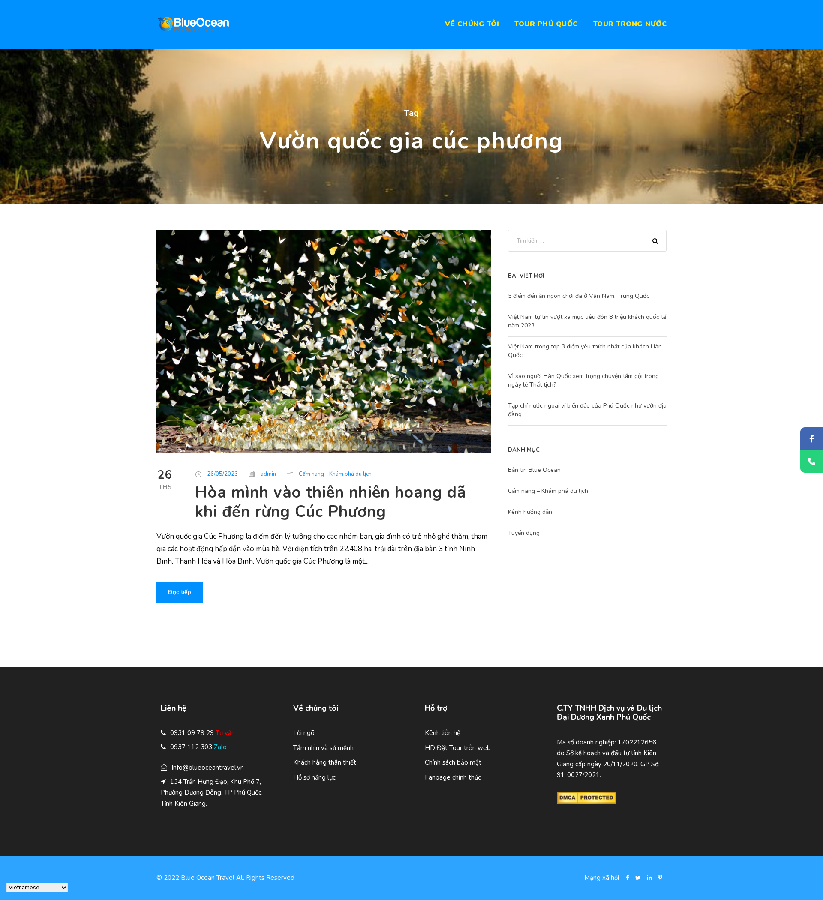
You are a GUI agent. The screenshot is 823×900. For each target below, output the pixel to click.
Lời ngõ (304, 733)
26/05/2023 (222, 474)
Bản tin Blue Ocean (534, 470)
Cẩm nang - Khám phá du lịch (335, 474)
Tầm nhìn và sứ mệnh (323, 748)
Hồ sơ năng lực (314, 777)
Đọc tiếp (179, 592)
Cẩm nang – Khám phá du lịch (548, 491)
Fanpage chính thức (453, 777)
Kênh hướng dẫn (530, 512)
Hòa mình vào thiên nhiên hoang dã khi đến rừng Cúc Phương (330, 502)
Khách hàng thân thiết (324, 762)
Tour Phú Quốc (546, 24)
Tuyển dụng (524, 533)
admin (268, 474)
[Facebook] (811, 438)
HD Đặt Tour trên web (458, 748)
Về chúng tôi (472, 24)
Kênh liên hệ (442, 733)
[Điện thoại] (811, 461)
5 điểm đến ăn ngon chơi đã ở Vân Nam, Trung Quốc (578, 296)
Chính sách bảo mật (453, 762)
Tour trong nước (630, 24)
